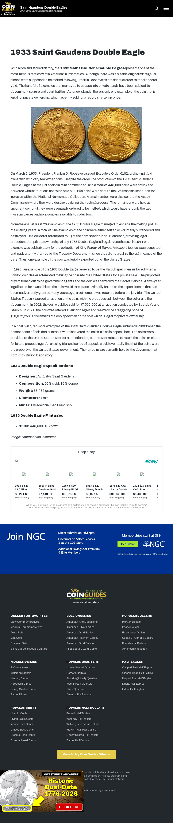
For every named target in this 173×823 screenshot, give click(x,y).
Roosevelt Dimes (21, 683)
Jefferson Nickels (21, 673)
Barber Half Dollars (77, 740)
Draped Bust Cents (22, 729)
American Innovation (134, 648)
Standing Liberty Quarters (82, 678)
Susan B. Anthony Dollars (137, 637)
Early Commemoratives (25, 621)
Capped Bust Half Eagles (137, 667)
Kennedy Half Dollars (79, 718)
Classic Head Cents (23, 734)
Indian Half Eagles (133, 689)
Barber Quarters (76, 673)
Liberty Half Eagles (133, 683)
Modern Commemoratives (26, 627)
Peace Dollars (130, 627)
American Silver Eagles (80, 627)
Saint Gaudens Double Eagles (44, 7)
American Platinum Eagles (82, 637)
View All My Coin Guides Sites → (86, 754)
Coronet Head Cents (23, 740)
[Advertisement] (86, 34)
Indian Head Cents (22, 724)
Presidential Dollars (134, 643)
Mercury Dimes (19, 678)
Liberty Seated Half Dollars (82, 734)
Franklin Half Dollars (78, 713)
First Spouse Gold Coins (81, 648)
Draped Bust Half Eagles (137, 678)
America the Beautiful (79, 694)
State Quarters (75, 689)
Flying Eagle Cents (22, 718)
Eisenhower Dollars (134, 632)
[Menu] (166, 8)
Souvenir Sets (19, 643)
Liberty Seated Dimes (23, 689)
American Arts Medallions (82, 621)
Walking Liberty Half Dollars (82, 724)
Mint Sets (16, 637)
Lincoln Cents (19, 713)
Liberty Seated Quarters (80, 667)
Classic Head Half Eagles (137, 673)
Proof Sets (17, 632)
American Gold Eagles (80, 632)
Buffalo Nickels (20, 667)
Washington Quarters (79, 683)
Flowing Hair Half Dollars (81, 729)
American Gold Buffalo (80, 643)
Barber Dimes (19, 694)
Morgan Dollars (131, 621)
